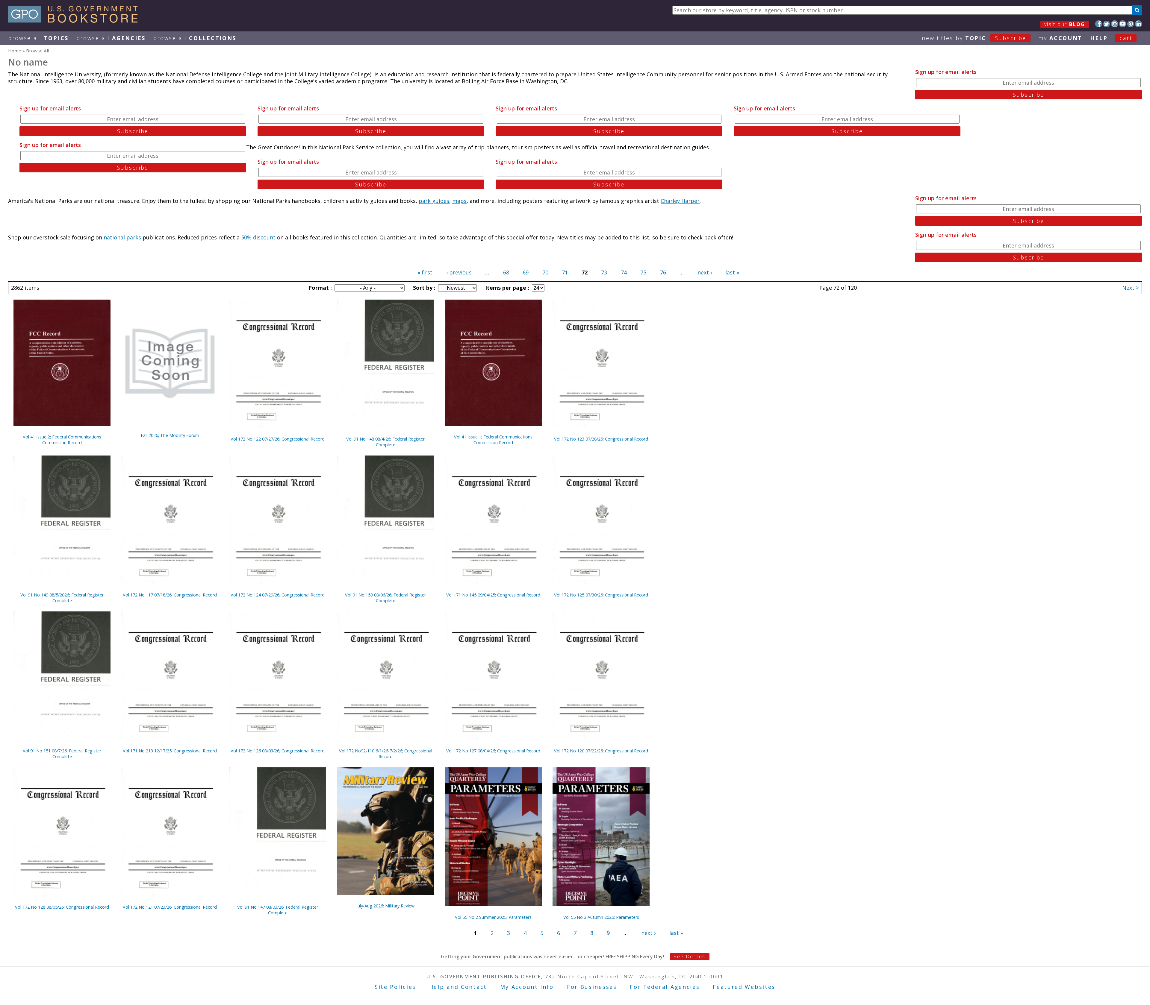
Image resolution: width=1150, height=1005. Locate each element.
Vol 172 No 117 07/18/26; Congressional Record (170, 595)
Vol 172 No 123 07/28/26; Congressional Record (601, 439)
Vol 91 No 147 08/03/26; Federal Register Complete (277, 910)
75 (643, 272)
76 (663, 272)
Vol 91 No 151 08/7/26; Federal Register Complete (62, 753)
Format (319, 287)
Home (14, 51)
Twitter (1106, 23)
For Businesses (592, 986)
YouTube (1122, 23)
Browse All (38, 38)
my (1060, 38)
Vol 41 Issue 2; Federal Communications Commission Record (62, 439)
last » (732, 272)
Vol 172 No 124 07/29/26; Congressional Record (278, 595)
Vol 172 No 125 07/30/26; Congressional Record (601, 595)
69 (526, 272)
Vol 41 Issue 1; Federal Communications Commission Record (493, 439)
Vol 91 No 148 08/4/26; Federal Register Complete (385, 441)
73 (604, 272)
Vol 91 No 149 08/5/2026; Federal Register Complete (62, 597)
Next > (1130, 287)
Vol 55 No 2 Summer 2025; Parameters (493, 917)
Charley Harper (680, 200)
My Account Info (527, 986)
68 (506, 272)
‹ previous (459, 272)
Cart (1126, 38)
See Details (689, 956)
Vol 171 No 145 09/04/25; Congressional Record (493, 595)
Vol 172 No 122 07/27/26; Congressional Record (278, 439)
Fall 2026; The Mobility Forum (170, 435)
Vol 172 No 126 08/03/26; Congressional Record (278, 751)
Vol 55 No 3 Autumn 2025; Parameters (601, 917)
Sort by (423, 287)
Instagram (1114, 23)
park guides (434, 200)
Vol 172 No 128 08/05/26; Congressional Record (62, 907)
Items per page (506, 287)
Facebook (1098, 23)
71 (565, 272)
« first (424, 272)
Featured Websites (744, 986)
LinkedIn (1138, 23)
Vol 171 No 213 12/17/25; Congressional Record (170, 751)
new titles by (974, 38)
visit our (1064, 24)
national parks (122, 237)
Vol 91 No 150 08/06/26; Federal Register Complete (385, 597)
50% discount (258, 237)
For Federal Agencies (665, 986)
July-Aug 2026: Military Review (385, 906)
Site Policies (395, 986)
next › (704, 272)
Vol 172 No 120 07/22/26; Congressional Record (601, 751)
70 (545, 272)
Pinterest (1130, 23)
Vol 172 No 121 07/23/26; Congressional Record (170, 907)
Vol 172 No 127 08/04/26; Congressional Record (493, 751)
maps (459, 200)
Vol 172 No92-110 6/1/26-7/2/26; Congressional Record (385, 753)
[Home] (75, 20)
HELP (1099, 38)
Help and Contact (458, 986)
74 (624, 272)
